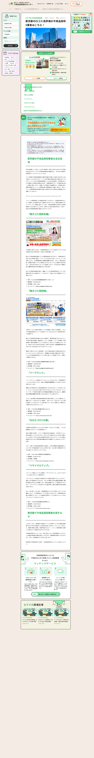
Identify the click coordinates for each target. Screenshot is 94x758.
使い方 (12, 57)
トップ (10, 9)
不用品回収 (6, 57)
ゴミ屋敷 (6, 63)
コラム (66, 3)
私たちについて (41, 3)
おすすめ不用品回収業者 (9, 61)
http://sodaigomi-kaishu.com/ (44, 286)
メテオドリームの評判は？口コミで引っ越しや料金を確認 (45, 620)
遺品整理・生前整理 (8, 73)
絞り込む (10, 45)
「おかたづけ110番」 (29, 103)
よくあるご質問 (58, 3)
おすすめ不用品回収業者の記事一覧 (32, 9)
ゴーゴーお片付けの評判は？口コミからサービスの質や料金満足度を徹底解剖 (29, 620)
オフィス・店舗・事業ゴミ (9, 71)
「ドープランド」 (28, 99)
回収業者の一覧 (18, 9)
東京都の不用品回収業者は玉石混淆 (33, 87)
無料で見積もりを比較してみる (59, 130)
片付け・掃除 (7, 69)
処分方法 (12, 63)
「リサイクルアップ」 (29, 106)
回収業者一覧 (50, 3)
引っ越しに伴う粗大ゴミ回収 (10, 65)
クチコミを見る (60, 63)
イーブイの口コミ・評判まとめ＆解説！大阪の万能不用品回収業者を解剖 (61, 620)
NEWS (5, 59)
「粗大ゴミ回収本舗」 (29, 91)
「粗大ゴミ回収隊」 (29, 95)
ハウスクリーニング (8, 67)
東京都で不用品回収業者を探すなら (33, 110)
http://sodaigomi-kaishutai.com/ (45, 368)
